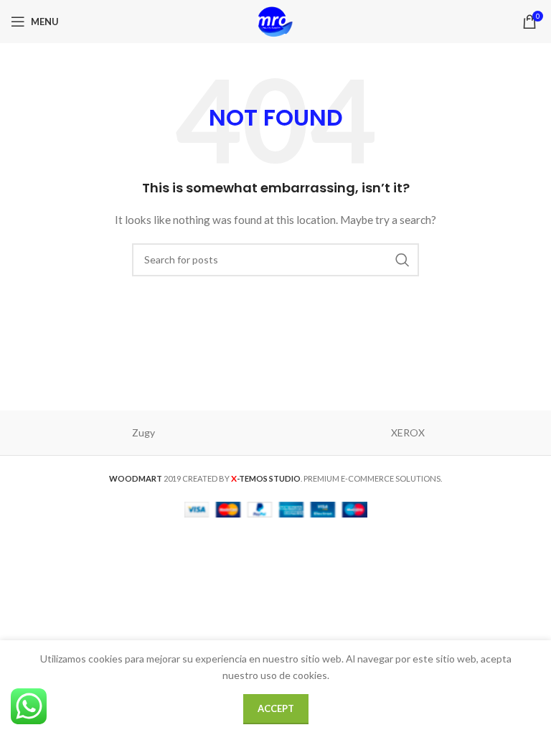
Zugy (143, 432)
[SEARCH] (402, 259)
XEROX (408, 432)
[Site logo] (275, 20)
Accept (276, 708)
